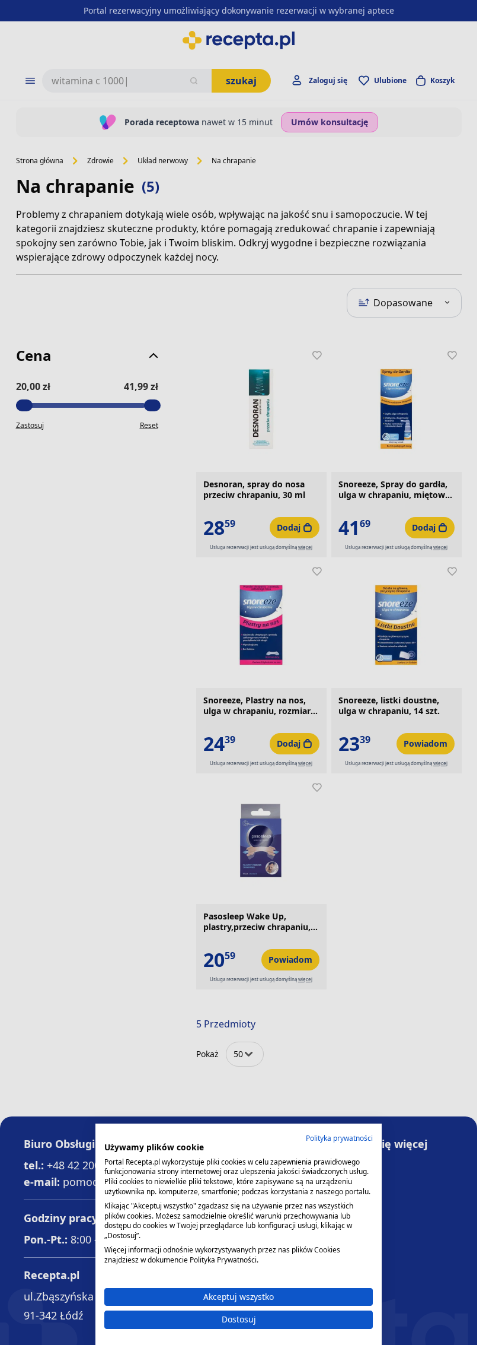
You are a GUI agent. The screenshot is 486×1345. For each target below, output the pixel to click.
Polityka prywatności (339, 1138)
